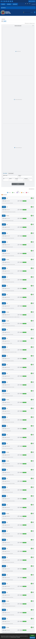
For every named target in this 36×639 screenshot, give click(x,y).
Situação (16, 178)
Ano (3, 178)
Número (10, 178)
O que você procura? (27, 12)
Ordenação (26, 178)
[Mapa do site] (10, 1)
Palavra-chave (5, 175)
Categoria (19, 175)
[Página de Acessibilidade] (12, 1)
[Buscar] (35, 12)
